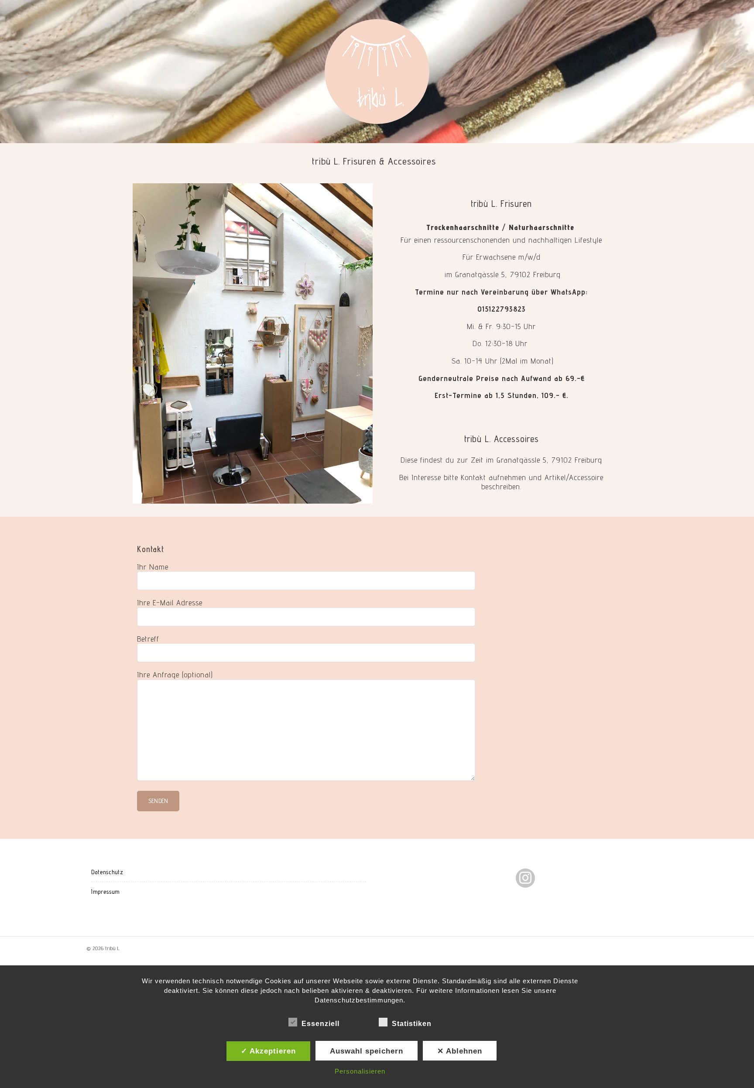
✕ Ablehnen (459, 1051)
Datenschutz (107, 871)
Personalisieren (360, 1071)
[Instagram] (525, 877)
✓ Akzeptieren (268, 1051)
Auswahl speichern (366, 1051)
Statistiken (412, 1023)
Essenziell (320, 1023)
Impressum (105, 891)
